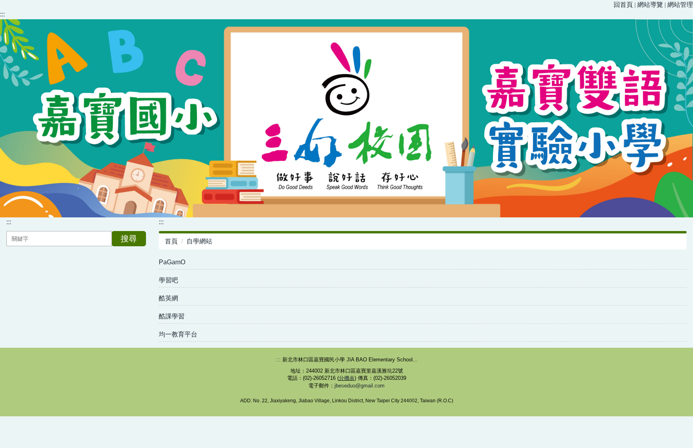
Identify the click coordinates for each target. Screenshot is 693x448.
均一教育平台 (178, 334)
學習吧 (168, 280)
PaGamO (172, 262)
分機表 (347, 378)
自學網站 (199, 241)
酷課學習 (171, 316)
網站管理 (680, 4)
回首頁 (623, 4)
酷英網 (168, 298)
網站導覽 (650, 4)
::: (2, 14)
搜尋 (129, 238)
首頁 (171, 241)
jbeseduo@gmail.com (359, 386)
